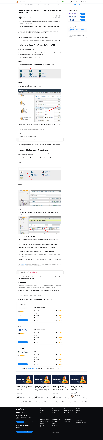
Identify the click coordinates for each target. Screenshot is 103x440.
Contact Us (42, 412)
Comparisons (42, 1)
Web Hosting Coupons (68, 410)
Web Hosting (54, 412)
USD (84, 1)
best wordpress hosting (32, 368)
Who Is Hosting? (79, 420)
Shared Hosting (55, 417)
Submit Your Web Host (44, 419)
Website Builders (55, 432)
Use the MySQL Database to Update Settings (76, 30)
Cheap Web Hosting (56, 419)
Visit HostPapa (23, 364)
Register (20, 421)
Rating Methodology (75, 4)
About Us (42, 410)
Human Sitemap (43, 414)
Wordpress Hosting (56, 414)
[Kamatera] (72, 17)
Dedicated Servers (55, 427)
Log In (29, 421)
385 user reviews (22, 334)
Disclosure (42, 423)
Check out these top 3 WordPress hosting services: (76, 36)
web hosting (23, 264)
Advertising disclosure (83, 4)
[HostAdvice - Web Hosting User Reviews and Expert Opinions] (20, 2)
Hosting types (29, 1)
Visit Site (83, 13)
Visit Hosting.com (22, 320)
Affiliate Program (43, 417)
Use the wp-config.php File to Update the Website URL (76, 27)
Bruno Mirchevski (27, 16)
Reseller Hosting (55, 429)
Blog (77, 412)
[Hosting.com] (23, 308)
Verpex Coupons (67, 421)
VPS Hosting (54, 421)
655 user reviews (22, 356)
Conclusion (71, 32)
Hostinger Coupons (68, 417)
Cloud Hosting (55, 425)
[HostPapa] (23, 352)
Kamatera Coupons (67, 412)
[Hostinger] (72, 14)
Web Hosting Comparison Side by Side (81, 418)
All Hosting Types (55, 410)
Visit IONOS (22, 342)
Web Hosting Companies (81, 422)
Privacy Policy (43, 428)
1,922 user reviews (23, 312)
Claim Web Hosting (44, 421)
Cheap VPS (54, 423)
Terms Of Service (43, 431)
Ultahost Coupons (67, 419)
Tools (77, 414)
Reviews (36, 1)
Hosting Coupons (58, 1)
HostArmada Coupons (68, 414)
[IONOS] (23, 330)
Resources (49, 1)
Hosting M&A (23, 431)
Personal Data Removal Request (44, 426)
